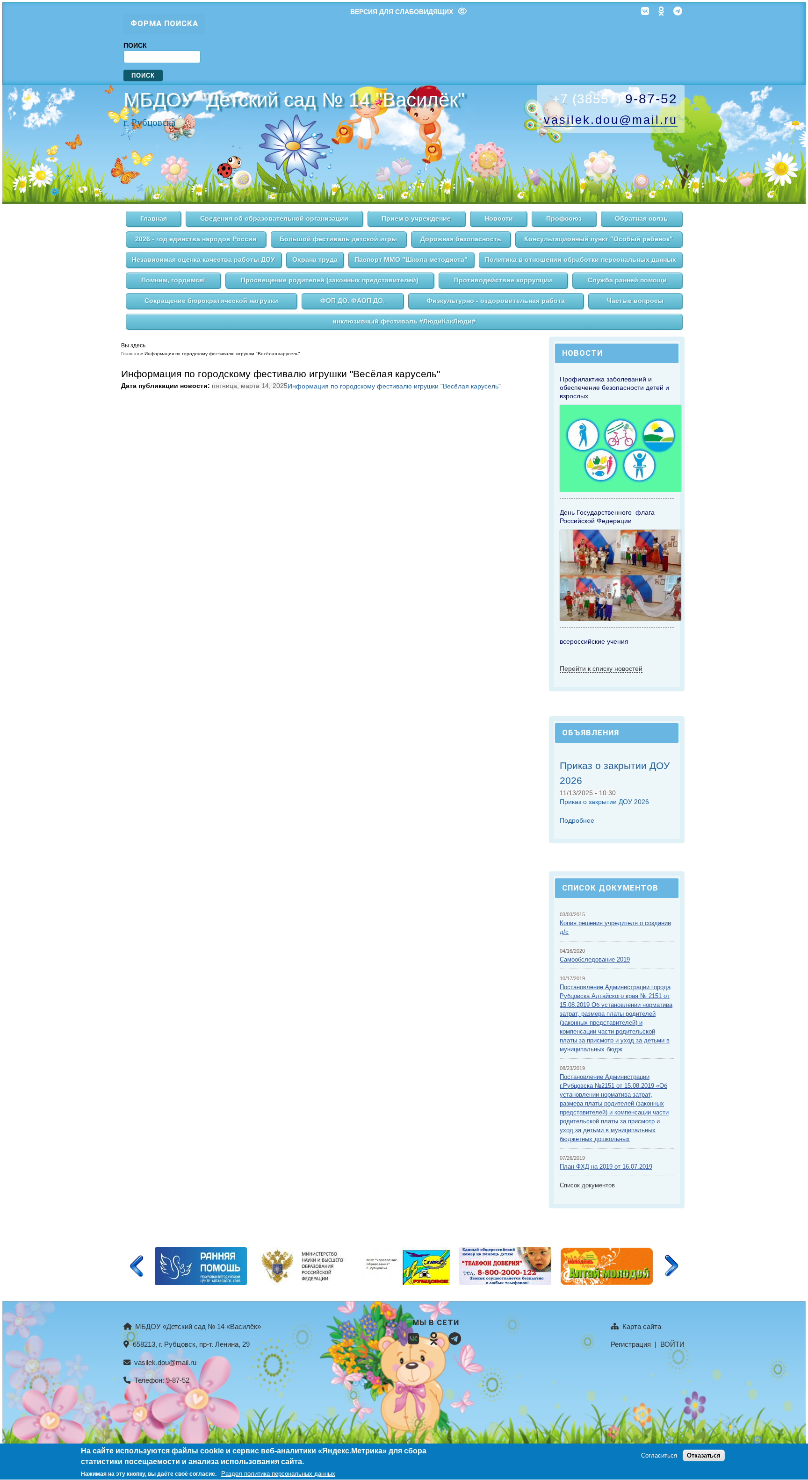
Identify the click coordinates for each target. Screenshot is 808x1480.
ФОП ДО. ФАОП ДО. (352, 300)
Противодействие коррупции (503, 280)
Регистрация (631, 1344)
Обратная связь (641, 218)
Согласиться (659, 1455)
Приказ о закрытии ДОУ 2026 (604, 801)
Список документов (587, 1185)
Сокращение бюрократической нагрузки (211, 300)
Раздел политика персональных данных (278, 1473)
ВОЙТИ (672, 1344)
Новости (498, 218)
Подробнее (577, 820)
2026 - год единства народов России (196, 239)
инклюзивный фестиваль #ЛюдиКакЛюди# (404, 321)
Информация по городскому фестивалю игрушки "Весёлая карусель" (394, 386)
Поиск (135, 45)
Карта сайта (640, 1326)
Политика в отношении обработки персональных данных (580, 259)
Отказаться (704, 1455)
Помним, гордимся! (173, 280)
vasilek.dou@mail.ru (164, 1362)
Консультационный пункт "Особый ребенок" (598, 239)
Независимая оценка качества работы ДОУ (203, 259)
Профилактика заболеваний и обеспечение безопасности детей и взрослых (614, 387)
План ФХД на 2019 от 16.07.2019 (606, 1167)
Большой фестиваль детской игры (338, 239)
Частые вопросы (635, 300)
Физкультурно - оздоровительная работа (496, 300)
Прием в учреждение (416, 218)
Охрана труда (315, 259)
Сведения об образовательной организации (274, 218)
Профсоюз (564, 218)
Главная (153, 218)
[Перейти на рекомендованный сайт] (201, 1282)
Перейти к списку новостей (601, 668)
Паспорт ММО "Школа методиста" (411, 259)
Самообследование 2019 (595, 959)
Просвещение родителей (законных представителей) (329, 280)
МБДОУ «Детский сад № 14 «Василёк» (197, 1326)
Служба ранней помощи (627, 280)
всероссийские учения (594, 641)
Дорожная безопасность (460, 239)
